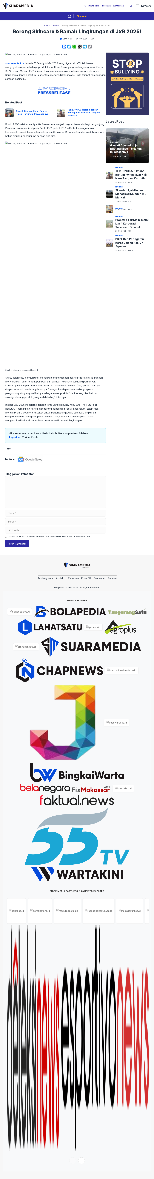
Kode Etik (86, 578)
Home (47, 25)
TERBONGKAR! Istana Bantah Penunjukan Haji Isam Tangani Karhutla (84, 112)
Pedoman (73, 578)
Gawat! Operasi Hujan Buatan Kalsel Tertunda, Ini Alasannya (32, 112)
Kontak (59, 578)
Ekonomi (81, 16)
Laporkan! (15, 437)
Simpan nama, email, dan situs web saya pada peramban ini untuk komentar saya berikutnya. (49, 536)
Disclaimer (100, 578)
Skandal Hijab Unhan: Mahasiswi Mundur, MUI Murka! (131, 194)
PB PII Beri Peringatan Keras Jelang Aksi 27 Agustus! (129, 242)
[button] (131, 5)
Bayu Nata (67, 38)
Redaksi (112, 578)
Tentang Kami (45, 578)
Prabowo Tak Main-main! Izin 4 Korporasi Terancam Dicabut (132, 223)
